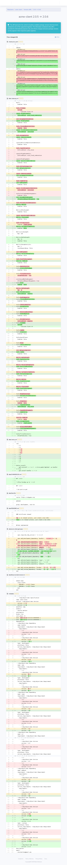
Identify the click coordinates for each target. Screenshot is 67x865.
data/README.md (14, 508)
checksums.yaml (13, 42)
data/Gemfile (12, 493)
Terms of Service (29, 859)
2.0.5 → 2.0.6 (37, 10)
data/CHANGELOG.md (15, 474)
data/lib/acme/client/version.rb (17, 575)
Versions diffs (27, 10)
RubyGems (10, 10)
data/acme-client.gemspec (16, 529)
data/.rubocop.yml (13, 98)
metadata (11, 593)
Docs (46, 859)
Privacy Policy (39, 859)
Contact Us (21, 859)
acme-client (18, 10)
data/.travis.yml (13, 439)
